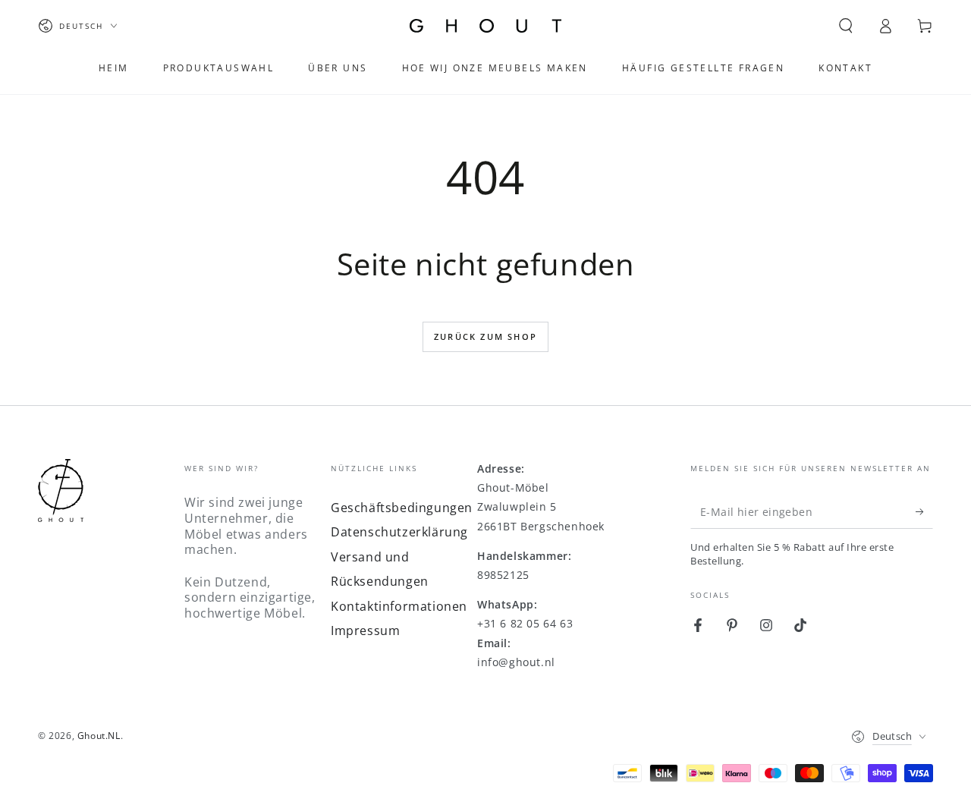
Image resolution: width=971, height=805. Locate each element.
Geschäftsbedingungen (402, 507)
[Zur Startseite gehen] (485, 26)
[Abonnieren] (924, 511)
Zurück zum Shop (485, 336)
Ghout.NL (99, 735)
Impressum (365, 630)
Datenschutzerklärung (399, 532)
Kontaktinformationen (399, 606)
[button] (846, 25)
